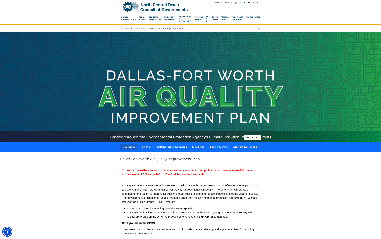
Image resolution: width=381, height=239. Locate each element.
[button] (7, 231)
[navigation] (190, 19)
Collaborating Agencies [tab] (172, 147)
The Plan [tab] (146, 147)
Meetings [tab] (198, 147)
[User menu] (259, 28)
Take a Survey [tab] (219, 147)
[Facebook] (240, 3)
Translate (254, 137)
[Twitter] (244, 3)
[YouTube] (249, 3)
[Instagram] (253, 3)
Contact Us (228, 3)
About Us (218, 3)
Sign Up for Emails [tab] (245, 147)
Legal (235, 3)
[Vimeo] (257, 3)
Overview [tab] (128, 147)
